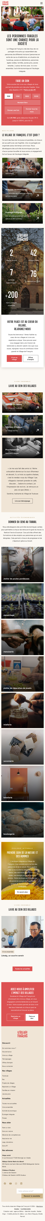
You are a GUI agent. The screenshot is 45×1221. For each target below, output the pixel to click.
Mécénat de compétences (11, 1135)
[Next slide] (41, 939)
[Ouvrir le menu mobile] (41, 3)
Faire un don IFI (30, 90)
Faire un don (32, 1017)
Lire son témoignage (22, 501)
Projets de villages (8, 1083)
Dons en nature (7, 1131)
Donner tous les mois (31, 110)
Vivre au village (14, 358)
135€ (18, 96)
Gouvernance (6, 1052)
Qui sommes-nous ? (9, 1048)
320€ (36, 96)
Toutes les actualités (22, 969)
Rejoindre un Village (9, 1087)
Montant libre (22, 103)
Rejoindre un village (15, 1017)
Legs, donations (7, 1142)
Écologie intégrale (8, 1114)
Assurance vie (7, 1138)
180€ (27, 96)
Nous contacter (7, 1066)
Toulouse (5, 1076)
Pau (3, 1079)
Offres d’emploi (30, 358)
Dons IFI (5, 1146)
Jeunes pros (6, 1094)
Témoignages (6, 1059)
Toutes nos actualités (9, 1103)
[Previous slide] (3, 939)
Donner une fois (13, 110)
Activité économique (9, 1111)
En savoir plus (22, 892)
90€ (8, 96)
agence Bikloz (18, 1211)
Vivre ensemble (7, 1107)
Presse (4, 1118)
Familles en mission (8, 1090)
